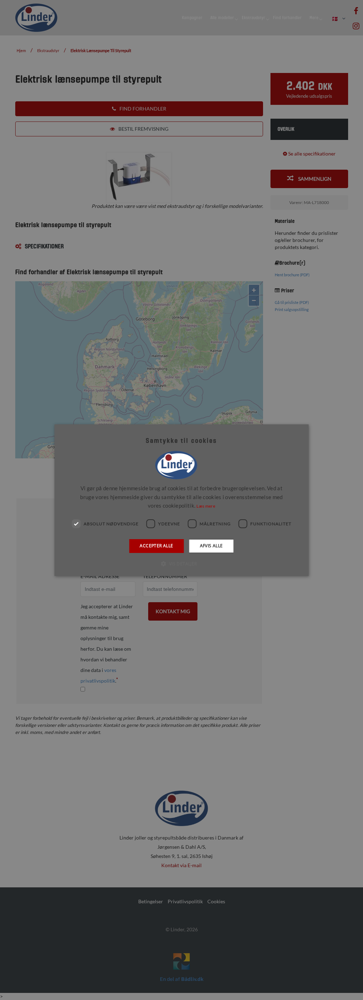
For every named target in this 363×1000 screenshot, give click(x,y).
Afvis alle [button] (211, 546)
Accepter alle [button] (156, 546)
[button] (181, 563)
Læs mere (205, 506)
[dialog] (181, 500)
